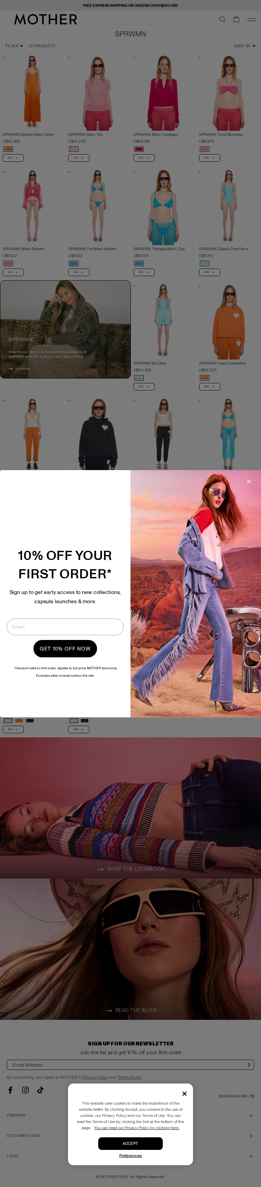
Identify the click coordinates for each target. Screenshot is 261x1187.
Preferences (130, 1156)
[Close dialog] (249, 481)
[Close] (184, 1093)
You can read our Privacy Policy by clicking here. (136, 1128)
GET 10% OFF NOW (65, 648)
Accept (130, 1143)
